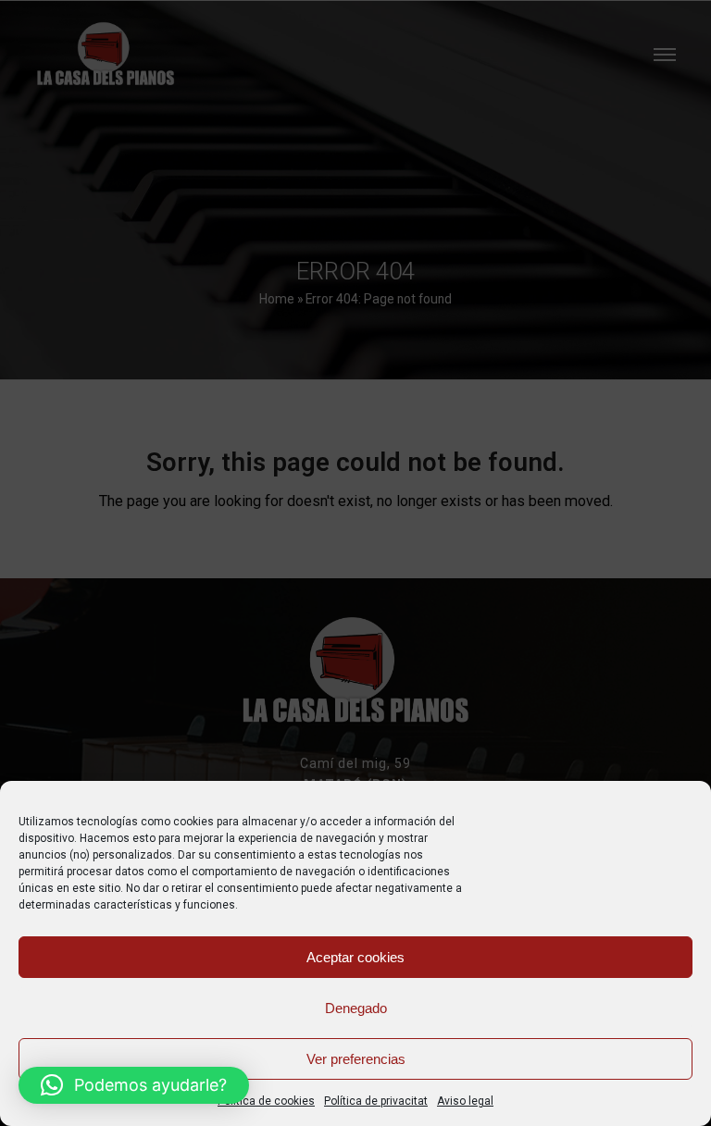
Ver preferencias (355, 1059)
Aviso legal (465, 1101)
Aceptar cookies (355, 957)
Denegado (356, 1008)
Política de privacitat (376, 1101)
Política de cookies (266, 1101)
